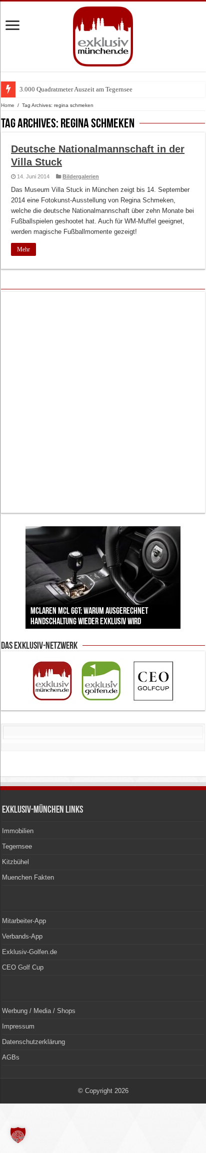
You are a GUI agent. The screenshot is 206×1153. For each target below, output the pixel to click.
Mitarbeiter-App (24, 921)
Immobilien (18, 831)
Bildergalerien (80, 176)
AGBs (11, 1057)
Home (7, 105)
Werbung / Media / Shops (39, 1011)
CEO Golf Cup (23, 967)
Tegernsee (17, 846)
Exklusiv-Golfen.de (29, 952)
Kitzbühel (15, 862)
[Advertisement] (103, 402)
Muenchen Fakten (28, 877)
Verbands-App (22, 936)
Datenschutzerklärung (33, 1042)
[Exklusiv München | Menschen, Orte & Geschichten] (103, 34)
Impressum (18, 1026)
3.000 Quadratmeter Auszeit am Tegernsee (76, 89)
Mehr (23, 249)
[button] (18, 1135)
